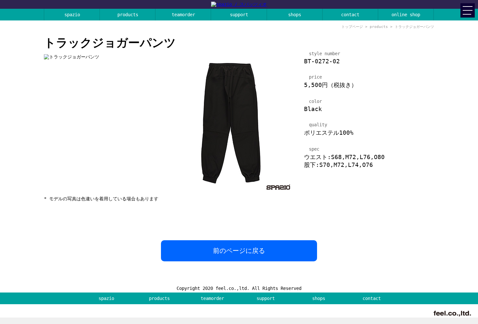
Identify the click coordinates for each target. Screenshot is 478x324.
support (239, 14)
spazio (72, 14)
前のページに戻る (239, 251)
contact (350, 14)
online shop (406, 14)
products (127, 14)
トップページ (352, 27)
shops (294, 14)
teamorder (183, 14)
